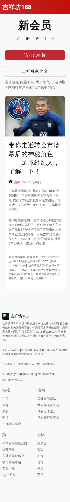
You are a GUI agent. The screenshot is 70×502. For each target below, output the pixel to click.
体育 (5, 405)
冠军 (40, 449)
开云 (40, 468)
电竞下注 (8, 468)
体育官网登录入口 (14, 443)
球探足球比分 (46, 411)
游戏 (5, 411)
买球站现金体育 (13, 456)
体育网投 (8, 449)
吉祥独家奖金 (35, 71)
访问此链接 (35, 55)
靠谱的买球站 (11, 462)
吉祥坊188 (17, 7)
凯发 (40, 456)
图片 (5, 417)
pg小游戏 (9, 474)
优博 (40, 462)
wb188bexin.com (46, 331)
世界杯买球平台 (48, 405)
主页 (5, 399)
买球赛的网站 (46, 399)
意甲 (17, 182)
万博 (40, 474)
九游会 (42, 443)
